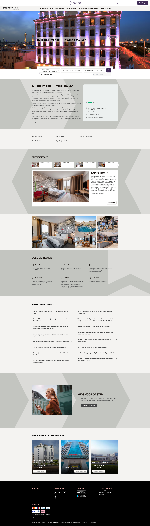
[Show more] (34, 218)
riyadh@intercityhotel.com (95, 117)
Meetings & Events (56, 103)
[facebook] (55, 492)
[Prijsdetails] (45, 466)
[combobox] (49, 70)
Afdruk (43, 522)
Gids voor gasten (89, 405)
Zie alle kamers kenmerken (97, 193)
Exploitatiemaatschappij (74, 522)
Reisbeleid (84, 522)
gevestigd (53, 90)
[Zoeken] (108, 70)
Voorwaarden (92, 522)
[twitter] (64, 492)
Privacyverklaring (36, 522)
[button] (53, 232)
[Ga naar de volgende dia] (118, 165)
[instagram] (60, 492)
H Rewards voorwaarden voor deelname (57, 522)
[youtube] (55, 497)
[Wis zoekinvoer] (58, 70)
